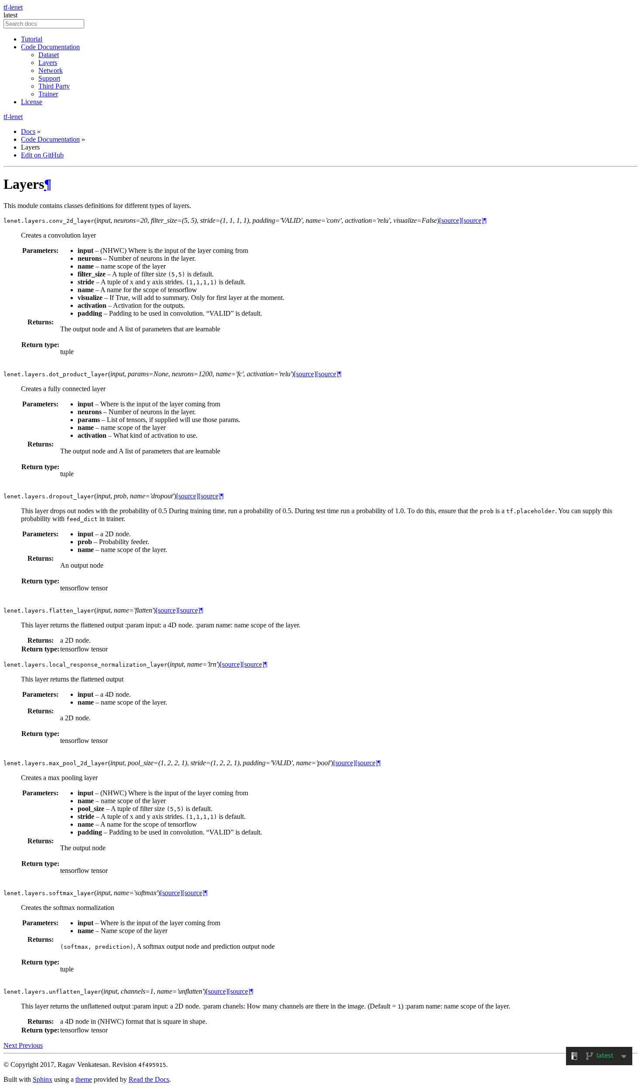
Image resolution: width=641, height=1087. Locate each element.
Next (11, 1045)
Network (50, 70)
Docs (28, 131)
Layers (47, 62)
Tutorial (31, 39)
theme (83, 1079)
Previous (31, 1045)
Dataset (48, 54)
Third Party (54, 86)
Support (49, 78)
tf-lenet (13, 7)
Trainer (48, 94)
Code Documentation (50, 47)
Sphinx (42, 1079)
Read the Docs (149, 1079)
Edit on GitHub (42, 155)
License (31, 102)
